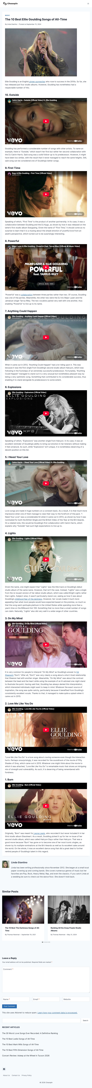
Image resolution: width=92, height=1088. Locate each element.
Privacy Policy (27, 1075)
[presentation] (23, 910)
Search (85, 1020)
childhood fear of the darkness (28, 599)
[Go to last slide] (5, 918)
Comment (8, 969)
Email (36, 999)
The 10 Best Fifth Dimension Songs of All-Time (22, 1050)
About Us (6, 1075)
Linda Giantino (12, 24)
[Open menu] (88, 3)
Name (6, 999)
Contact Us (16, 1075)
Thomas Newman (13, 934)
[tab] (42, 942)
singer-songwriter (37, 81)
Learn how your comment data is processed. (57, 1013)
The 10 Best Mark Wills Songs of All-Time (20, 1044)
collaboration (27, 295)
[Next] (87, 918)
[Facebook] (4, 1069)
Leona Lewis (39, 833)
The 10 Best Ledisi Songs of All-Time (18, 1039)
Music (7, 15)
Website (67, 999)
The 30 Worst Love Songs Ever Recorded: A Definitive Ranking (30, 1033)
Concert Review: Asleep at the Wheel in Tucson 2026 (25, 1055)
